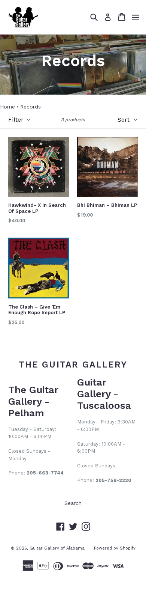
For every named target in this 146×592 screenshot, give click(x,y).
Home (7, 107)
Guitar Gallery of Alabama (57, 548)
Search (73, 503)
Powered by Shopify (115, 548)
